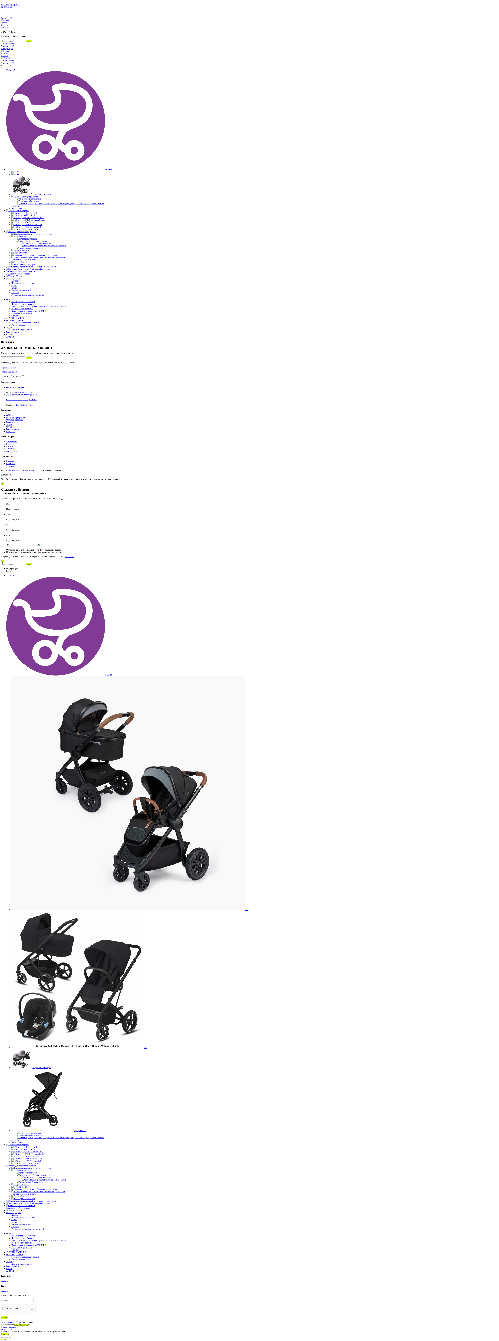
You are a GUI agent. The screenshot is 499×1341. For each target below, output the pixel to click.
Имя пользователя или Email (14, 1295)
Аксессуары (11, 451)
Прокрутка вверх (8, 1327)
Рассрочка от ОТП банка (15, 387)
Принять (5, 1334)
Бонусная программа (15, 417)
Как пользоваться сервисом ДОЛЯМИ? (21, 400)
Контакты (10, 431)
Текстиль (10, 449)
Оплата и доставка (14, 420)
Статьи (9, 427)
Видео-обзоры (12, 429)
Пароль (5, 1300)
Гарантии (10, 422)
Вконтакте (10, 463)
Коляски (10, 444)
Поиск (29, 41)
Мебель (9, 446)
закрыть (4, 1281)
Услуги (9, 424)
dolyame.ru (69, 557)
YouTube (10, 466)
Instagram (10, 461)
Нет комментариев (24, 392)
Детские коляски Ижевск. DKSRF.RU (24, 470)
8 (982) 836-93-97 (490, 13)
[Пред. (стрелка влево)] (2, 1339)
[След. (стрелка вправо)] (5, 1339)
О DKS (9, 415)
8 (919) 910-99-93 (9, 372)
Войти (4, 1317)
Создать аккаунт (21, 1325)
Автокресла (11, 442)
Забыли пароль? (8, 1322)
